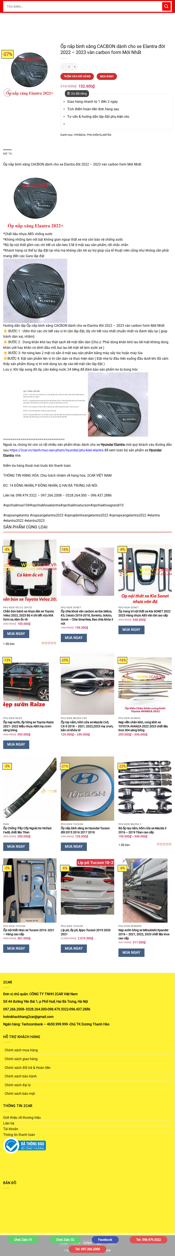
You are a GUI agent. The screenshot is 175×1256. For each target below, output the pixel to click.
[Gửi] (166, 6)
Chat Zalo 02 (65, 1240)
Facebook (105, 1240)
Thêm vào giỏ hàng (77, 76)
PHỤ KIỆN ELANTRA (99, 134)
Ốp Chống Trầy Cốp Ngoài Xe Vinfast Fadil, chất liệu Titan (27, 830)
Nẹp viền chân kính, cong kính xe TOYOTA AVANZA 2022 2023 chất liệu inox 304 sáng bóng (143, 726)
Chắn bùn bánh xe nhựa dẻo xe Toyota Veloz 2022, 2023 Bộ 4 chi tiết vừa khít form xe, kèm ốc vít (28, 615)
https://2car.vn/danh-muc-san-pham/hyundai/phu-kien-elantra (57, 450)
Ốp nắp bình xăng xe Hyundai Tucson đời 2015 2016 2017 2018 (85, 830)
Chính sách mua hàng (21, 1050)
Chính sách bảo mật (20, 1094)
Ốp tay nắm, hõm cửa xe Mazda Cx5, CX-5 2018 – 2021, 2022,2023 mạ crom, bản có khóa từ (87, 726)
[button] (8, 92)
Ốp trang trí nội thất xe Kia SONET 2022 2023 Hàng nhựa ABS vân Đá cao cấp (144, 613)
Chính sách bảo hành (21, 1076)
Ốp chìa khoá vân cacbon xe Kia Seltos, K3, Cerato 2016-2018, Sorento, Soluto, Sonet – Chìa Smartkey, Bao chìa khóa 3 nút (87, 617)
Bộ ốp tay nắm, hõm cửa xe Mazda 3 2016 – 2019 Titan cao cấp (142, 830)
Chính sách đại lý (18, 1085)
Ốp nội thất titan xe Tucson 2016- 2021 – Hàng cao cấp (28, 932)
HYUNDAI (80, 134)
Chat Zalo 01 (23, 1240)
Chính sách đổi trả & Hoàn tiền (28, 1068)
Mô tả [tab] (7, 153)
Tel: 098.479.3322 (148, 1240)
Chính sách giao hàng (21, 1059)
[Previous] (8, 70)
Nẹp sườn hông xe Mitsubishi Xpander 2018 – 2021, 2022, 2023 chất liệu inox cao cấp (143, 934)
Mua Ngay (107, 76)
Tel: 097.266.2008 (87, 1249)
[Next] (50, 70)
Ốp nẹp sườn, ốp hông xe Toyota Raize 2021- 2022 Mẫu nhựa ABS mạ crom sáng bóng (28, 726)
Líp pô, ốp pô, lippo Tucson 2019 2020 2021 (86, 932)
